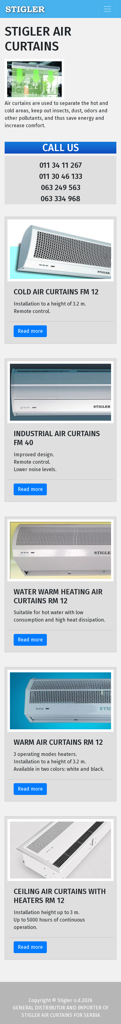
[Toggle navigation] (107, 9)
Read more (30, 331)
